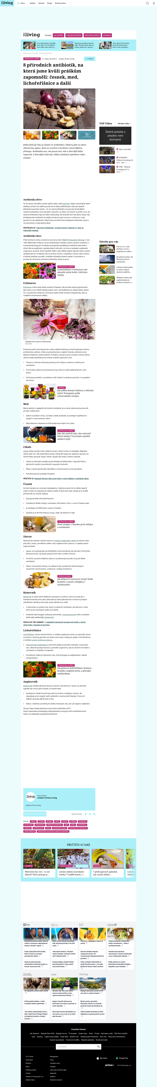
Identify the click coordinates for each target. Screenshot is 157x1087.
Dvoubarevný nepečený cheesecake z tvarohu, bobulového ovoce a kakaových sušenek (120, 954)
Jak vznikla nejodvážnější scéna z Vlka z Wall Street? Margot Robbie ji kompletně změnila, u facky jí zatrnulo (36, 1015)
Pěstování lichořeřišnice (116, 1037)
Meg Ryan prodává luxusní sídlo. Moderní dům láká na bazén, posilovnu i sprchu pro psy (84, 46)
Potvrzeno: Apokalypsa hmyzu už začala (92, 942)
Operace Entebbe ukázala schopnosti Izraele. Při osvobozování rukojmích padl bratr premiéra (92, 955)
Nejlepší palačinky (87, 1040)
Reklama (28, 1063)
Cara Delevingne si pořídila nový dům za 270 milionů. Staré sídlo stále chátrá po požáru (46, 46)
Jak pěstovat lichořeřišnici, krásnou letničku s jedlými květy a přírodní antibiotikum (74, 671)
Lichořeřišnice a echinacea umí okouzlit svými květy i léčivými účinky (72, 272)
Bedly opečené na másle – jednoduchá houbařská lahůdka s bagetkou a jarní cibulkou (120, 964)
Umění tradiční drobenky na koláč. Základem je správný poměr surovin (93, 1013)
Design (49, 3)
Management (54, 1056)
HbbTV (28, 1066)
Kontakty (52, 1066)
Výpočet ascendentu (57, 1040)
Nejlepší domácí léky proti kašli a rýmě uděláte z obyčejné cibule (61, 478)
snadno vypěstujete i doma (65, 540)
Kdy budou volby (107, 1033)
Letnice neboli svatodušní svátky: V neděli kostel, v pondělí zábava (71, 873)
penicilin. (66, 203)
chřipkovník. (49, 617)
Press (52, 1060)
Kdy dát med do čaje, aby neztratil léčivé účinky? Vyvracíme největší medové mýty (74, 436)
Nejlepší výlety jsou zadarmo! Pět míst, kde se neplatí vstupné (92, 992)
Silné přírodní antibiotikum (37, 645)
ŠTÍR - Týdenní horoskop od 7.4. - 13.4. (123, 169)
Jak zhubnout (34, 1033)
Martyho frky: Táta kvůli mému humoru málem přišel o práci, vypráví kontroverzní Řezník (62, 993)
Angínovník (27, 686)
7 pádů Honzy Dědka (51, 1037)
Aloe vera (103, 1037)
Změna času (82, 1033)
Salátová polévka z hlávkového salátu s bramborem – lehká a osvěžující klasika (119, 943)
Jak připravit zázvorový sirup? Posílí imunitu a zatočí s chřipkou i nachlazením (75, 582)
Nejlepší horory (61, 1033)
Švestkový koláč (101, 1040)
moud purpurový (69, 614)
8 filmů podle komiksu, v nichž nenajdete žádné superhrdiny (34, 1002)
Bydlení (32, 3)
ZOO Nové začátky (120, 1033)
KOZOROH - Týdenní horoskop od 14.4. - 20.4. (124, 160)
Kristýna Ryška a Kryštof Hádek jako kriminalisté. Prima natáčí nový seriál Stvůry (63, 964)
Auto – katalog (37, 1037)
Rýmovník (27, 596)
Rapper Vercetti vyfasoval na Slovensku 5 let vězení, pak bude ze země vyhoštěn (64, 1003)
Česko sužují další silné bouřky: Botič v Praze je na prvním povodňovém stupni (35, 954)
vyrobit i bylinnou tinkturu (41, 640)
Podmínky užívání (31, 1070)
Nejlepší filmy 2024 (47, 1033)
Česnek (29, 498)
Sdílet (90, 59)
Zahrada (41, 3)
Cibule (25, 451)
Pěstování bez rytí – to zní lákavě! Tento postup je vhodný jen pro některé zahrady (37, 873)
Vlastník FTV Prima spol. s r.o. (34, 1076)
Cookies (28, 1073)
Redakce (52, 1076)
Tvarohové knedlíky (72, 1040)
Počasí (97, 1033)
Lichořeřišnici (28, 634)
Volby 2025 (64, 1037)
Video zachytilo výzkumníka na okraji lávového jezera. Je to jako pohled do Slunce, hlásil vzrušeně (92, 964)
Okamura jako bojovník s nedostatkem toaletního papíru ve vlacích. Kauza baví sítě (35, 964)
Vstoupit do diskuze (36, 814)
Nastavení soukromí (56, 1080)
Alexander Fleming (76, 240)
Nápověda (53, 1073)
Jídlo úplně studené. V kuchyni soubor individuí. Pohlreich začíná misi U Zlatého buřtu (63, 954)
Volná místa (29, 1060)
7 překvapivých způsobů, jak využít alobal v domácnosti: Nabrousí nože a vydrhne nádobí (105, 873)
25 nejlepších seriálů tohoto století (36, 991)
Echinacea (27, 287)
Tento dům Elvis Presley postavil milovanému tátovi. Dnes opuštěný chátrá (121, 46)
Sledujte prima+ (60, 3)
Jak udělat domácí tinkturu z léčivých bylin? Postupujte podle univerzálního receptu (75, 393)
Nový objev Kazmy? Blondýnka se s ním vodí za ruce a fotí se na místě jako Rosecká (64, 1014)
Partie (91, 1033)
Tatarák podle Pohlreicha (89, 1037)
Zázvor (28, 551)
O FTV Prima (29, 1056)
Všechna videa (124, 123)
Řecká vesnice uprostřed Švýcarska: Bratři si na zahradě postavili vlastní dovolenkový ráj (91, 1003)
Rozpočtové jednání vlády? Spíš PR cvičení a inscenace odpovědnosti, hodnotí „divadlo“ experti (36, 943)
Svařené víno (74, 1037)
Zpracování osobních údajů (58, 1070)
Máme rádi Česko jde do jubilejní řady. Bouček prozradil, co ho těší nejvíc (63, 943)
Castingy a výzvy (55, 1063)
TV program (72, 1033)
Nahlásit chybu (30, 1080)
